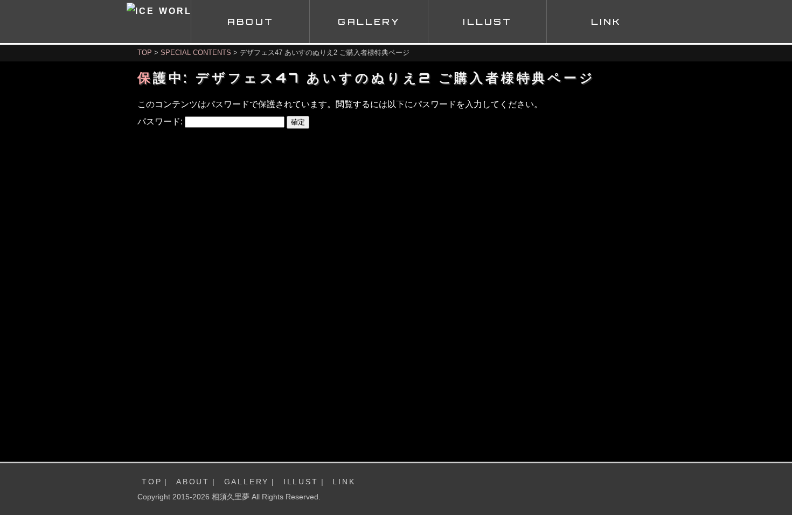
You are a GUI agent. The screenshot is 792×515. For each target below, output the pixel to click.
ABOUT (193, 481)
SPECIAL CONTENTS (196, 52)
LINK (343, 481)
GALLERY (246, 481)
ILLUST (300, 481)
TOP (144, 52)
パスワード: (161, 121)
